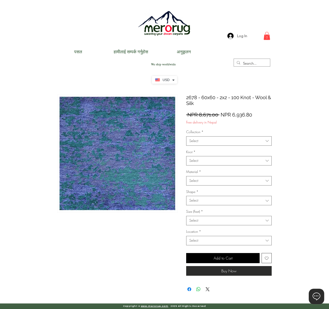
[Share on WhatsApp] (198, 289)
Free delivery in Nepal (201, 122)
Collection (195, 132)
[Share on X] (208, 289)
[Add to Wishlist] (267, 258)
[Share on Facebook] (189, 289)
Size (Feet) (194, 211)
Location (193, 231)
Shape (192, 191)
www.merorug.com (155, 306)
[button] (266, 36)
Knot (191, 152)
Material (193, 171)
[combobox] (229, 141)
